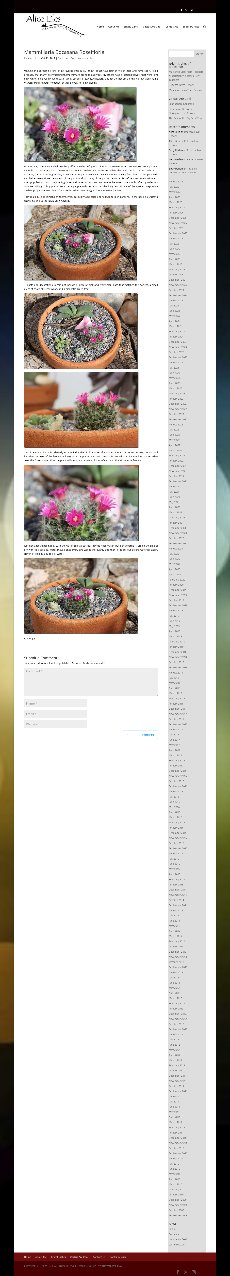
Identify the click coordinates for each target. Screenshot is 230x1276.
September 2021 (178, 481)
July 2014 (174, 915)
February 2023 (177, 393)
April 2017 (174, 750)
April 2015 (174, 874)
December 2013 (178, 951)
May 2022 (174, 440)
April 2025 (174, 259)
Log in (172, 1229)
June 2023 (174, 372)
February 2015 (177, 879)
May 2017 (174, 745)
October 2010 (176, 1148)
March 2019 (175, 636)
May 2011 (174, 1112)
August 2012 (176, 1034)
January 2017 (176, 765)
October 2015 (176, 843)
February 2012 (177, 1065)
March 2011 (175, 1122)
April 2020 (174, 569)
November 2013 (178, 956)
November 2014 (178, 894)
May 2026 (174, 192)
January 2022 (176, 460)
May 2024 (174, 316)
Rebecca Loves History (181, 84)
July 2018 (174, 677)
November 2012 (178, 1018)
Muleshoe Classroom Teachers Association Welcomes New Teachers (186, 75)
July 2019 (174, 615)
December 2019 (178, 589)
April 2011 (174, 1117)
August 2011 (176, 1096)
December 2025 (178, 217)
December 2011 (178, 1075)
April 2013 (174, 993)
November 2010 (178, 1142)
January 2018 (176, 703)
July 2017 (174, 734)
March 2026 (175, 202)
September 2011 (178, 1091)
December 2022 (178, 403)
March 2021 (175, 512)
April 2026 (174, 197)
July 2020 (174, 553)
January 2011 (176, 1132)
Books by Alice (191, 27)
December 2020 (178, 527)
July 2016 (174, 796)
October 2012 (176, 1024)
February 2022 (177, 455)
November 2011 (178, 1080)
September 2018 (178, 667)
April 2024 (174, 321)
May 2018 (174, 682)
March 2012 (175, 1060)
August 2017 (176, 729)
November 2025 (178, 223)
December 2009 (178, 1199)
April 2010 (174, 1179)
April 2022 (174, 445)
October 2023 (176, 352)
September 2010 (178, 1153)
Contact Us (172, 27)
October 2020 (176, 538)
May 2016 (174, 807)
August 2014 (176, 910)
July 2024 (174, 305)
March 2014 (175, 936)
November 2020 (178, 533)
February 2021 (177, 517)
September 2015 (178, 848)
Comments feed (178, 1239)
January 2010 (176, 1194)
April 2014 (174, 931)
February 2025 (177, 269)
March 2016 (175, 817)
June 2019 (174, 620)
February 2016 (177, 822)
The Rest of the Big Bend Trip (185, 118)
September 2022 (178, 419)
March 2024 (175, 326)
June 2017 (174, 739)
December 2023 (178, 341)
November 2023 (178, 347)
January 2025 (176, 274)
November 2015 (178, 837)
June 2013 (174, 982)
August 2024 (176, 300)
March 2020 (175, 574)
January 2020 (176, 584)
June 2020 (174, 558)
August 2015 (176, 853)
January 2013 (176, 1008)
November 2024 (178, 284)
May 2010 (174, 1173)
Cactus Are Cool (152, 27)
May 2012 (174, 1049)
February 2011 (177, 1127)
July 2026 (174, 186)
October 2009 (176, 1210)
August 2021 (176, 486)
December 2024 (178, 279)
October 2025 (176, 228)
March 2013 (175, 998)
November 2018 (178, 657)
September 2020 (178, 543)
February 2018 (177, 698)
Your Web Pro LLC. (111, 1265)
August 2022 (176, 424)
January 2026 (176, 212)
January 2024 (176, 336)
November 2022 (178, 409)
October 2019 (176, 600)
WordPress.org (177, 1244)
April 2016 (174, 812)
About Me (113, 27)
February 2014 (177, 941)
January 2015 (176, 884)
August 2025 (176, 238)
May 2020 (174, 564)
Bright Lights (131, 27)
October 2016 (176, 781)
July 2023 (174, 367)
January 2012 (176, 1070)
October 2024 (176, 290)
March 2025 (175, 264)
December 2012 (178, 1013)
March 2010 (175, 1184)
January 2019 (176, 646)
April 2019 (174, 631)
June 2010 (174, 1168)
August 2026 (176, 181)
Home (100, 27)
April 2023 (174, 383)
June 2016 (174, 801)
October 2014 (176, 900)
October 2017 (176, 719)
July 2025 (174, 243)
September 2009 (178, 1215)
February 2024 (177, 331)
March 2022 (175, 450)
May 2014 (174, 925)
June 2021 (174, 496)
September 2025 (178, 233)
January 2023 (176, 398)
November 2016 (178, 776)
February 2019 (177, 641)
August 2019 (176, 610)
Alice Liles (33, 58)
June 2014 (174, 920)
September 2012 (178, 1029)
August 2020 (176, 548)
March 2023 (175, 388)
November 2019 (178, 595)
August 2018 (176, 672)
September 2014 (178, 905)
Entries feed (176, 1234)
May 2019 (174, 626)
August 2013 (176, 972)
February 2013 (177, 1003)
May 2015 (174, 869)
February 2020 (177, 579)
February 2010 (177, 1189)
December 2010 (178, 1137)
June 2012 (174, 1044)
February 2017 (177, 760)
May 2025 (174, 253)
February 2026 (177, 207)
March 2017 (175, 755)
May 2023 (174, 377)
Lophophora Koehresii (181, 103)
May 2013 (174, 987)
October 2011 (176, 1086)
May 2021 (174, 502)
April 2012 (174, 1055)
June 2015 (174, 863)
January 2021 (176, 522)
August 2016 (176, 791)
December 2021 (178, 465)
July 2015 (174, 858)
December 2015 (178, 832)
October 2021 (176, 476)
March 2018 (175, 693)
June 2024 (174, 310)
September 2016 (178, 786)
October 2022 (176, 414)
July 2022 (174, 429)
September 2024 (178, 295)
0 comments (85, 58)
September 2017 (178, 724)
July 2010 (174, 1163)
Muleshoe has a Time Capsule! (186, 90)
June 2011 (174, 1106)
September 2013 (178, 967)
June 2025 (174, 248)
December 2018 (178, 652)
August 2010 (176, 1158)
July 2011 (174, 1101)
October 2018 (176, 662)
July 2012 (174, 1039)
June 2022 (174, 434)
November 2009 (178, 1205)
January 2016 (176, 827)
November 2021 (178, 471)
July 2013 (174, 977)
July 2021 (174, 491)
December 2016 (178, 770)
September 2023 (178, 357)
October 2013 (176, 962)
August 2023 (176, 362)
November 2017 (178, 713)
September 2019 (178, 605)
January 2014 (176, 946)
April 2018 (174, 688)
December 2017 (178, 708)
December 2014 (178, 889)
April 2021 (174, 507)
